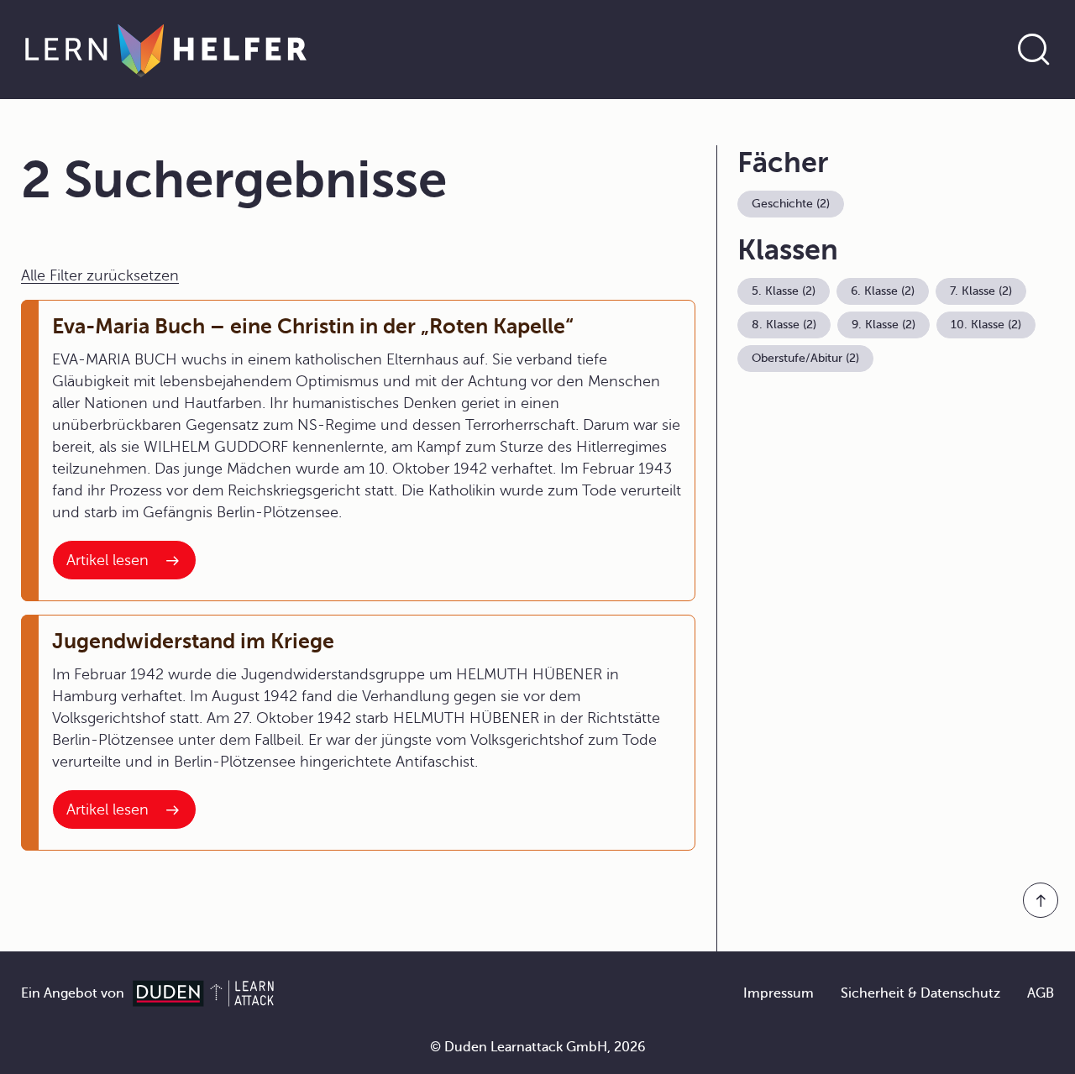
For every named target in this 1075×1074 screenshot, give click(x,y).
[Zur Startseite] (166, 49)
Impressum (778, 993)
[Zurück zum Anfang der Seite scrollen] (1040, 900)
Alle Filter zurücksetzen (100, 275)
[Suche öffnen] (1034, 49)
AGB (1040, 993)
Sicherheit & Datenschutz (920, 993)
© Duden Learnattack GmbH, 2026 (538, 1047)
